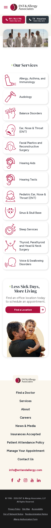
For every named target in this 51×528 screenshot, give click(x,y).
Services (25, 401)
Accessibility (37, 509)
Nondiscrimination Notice (36, 514)
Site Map (26, 509)
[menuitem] (25, 393)
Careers (25, 417)
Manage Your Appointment (25, 451)
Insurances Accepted (25, 434)
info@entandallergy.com (25, 470)
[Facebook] (12, 480)
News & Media (25, 426)
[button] (6, 7)
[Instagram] (25, 480)
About (25, 409)
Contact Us (26, 459)
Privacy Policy (14, 509)
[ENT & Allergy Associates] (24, 7)
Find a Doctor (25, 393)
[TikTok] (19, 480)
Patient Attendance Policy (25, 442)
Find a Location (23, 309)
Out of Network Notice (13, 514)
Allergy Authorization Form (26, 519)
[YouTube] (32, 480)
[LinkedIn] (39, 480)
